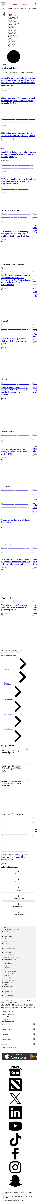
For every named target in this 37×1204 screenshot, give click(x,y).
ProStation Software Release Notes (9, 992)
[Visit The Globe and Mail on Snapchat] (15, 1181)
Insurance (5, 544)
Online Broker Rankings (11, 957)
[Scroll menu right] (20, 14)
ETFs (3, 379)
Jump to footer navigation (9, 1047)
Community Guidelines (8, 1014)
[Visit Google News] (15, 1071)
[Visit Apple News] (15, 1085)
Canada (9, 8)
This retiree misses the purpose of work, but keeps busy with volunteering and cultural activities (18, 100)
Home (3, 8)
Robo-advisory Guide (10, 959)
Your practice (7, 598)
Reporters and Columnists (8, 983)
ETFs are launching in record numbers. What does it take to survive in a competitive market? (18, 181)
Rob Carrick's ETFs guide (11, 929)
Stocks (4, 321)
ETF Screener (8, 938)
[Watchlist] (7, 4)
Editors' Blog (7, 978)
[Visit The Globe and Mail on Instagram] (15, 1167)
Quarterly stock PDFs (10, 986)
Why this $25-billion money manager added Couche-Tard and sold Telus (14, 451)
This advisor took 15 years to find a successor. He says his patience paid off (18, 134)
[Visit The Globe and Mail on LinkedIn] (15, 1112)
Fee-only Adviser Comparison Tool (9, 962)
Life (29, 8)
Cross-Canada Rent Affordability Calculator (10, 970)
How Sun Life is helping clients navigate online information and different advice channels (15, 561)
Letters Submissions (10, 980)
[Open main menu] (3, 4)
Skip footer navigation (8, 1021)
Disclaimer (5, 1019)
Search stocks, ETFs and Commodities (11, 650)
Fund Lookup (7, 952)
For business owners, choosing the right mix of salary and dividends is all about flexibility (15, 233)
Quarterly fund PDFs (10, 989)
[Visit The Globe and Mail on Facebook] (15, 1153)
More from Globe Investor (12, 814)
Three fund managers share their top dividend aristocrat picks (13, 341)
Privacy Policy (6, 1017)
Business (16, 8)
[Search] (18, 652)
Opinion (34, 8)
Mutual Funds (8, 946)
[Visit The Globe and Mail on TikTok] (15, 1140)
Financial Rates (8, 995)
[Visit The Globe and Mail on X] (15, 1098)
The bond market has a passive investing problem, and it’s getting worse (14, 857)
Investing (23, 8)
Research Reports (9, 954)
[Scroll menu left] (3, 14)
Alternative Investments (11, 486)
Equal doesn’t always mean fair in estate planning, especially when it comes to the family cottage (18, 154)
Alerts (5, 941)
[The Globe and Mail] (20, 4)
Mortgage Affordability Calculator (10, 966)
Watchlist (6, 669)
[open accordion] (34, 1024)
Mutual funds (6, 431)
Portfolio (6, 683)
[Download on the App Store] (15, 1056)
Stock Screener (8, 936)
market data (12, 1001)
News (3, 268)
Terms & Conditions (7, 1011)
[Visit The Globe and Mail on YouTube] (15, 1126)
